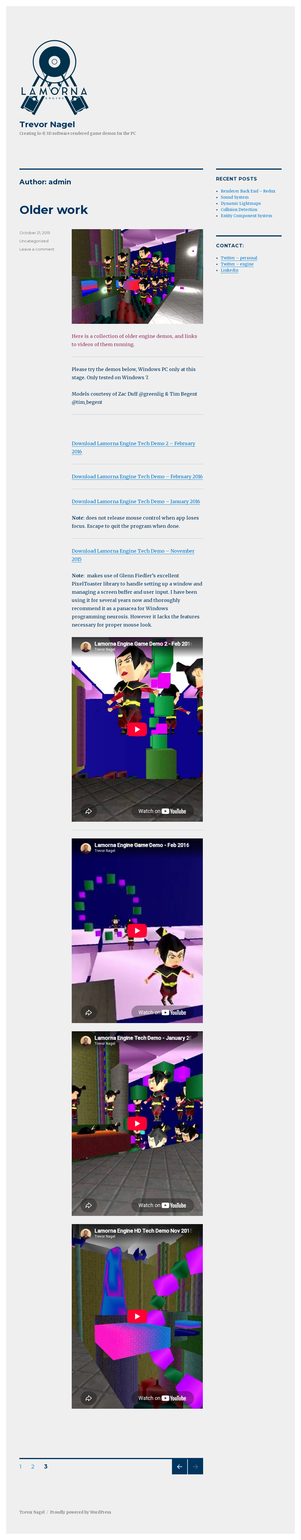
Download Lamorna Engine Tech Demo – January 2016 (136, 501)
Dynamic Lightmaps (241, 203)
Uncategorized (34, 241)
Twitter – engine (237, 264)
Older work (53, 210)
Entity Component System (246, 215)
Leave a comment (36, 249)
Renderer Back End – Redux (248, 191)
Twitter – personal (239, 258)
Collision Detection (239, 209)
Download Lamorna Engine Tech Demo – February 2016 (137, 476)
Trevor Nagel (47, 124)
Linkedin (229, 270)
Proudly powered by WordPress (80, 1512)
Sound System (235, 197)
